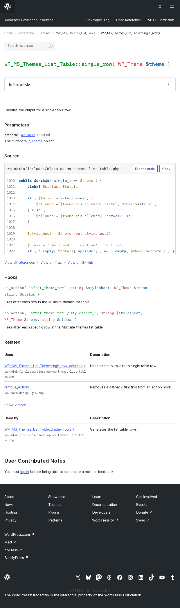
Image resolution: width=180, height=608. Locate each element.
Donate (144, 512)
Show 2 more (15, 405)
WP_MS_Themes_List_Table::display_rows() (39, 429)
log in (24, 471)
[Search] (51, 46)
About (9, 496)
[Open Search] (160, 6)
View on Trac (51, 262)
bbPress (13, 550)
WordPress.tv (105, 520)
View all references (19, 262)
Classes (45, 33)
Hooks (11, 277)
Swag (142, 520)
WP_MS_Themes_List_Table (75, 33)
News (9, 504)
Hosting (10, 512)
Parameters (16, 125)
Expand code (145, 169)
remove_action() (17, 387)
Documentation (104, 504)
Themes (54, 504)
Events (141, 504)
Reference (26, 33)
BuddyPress (16, 558)
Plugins (53, 512)
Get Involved (146, 496)
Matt (10, 542)
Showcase (56, 496)
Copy (166, 169)
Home (8, 33)
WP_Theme (28, 135)
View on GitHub (80, 262)
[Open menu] (173, 6)
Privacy (10, 520)
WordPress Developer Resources (28, 20)
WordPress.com (19, 534)
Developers (101, 512)
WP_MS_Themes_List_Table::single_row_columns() (44, 366)
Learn (96, 496)
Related (12, 342)
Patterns (55, 520)
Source (12, 156)
